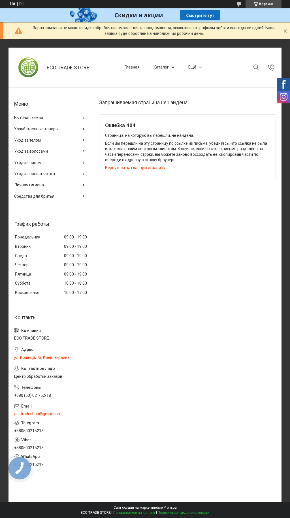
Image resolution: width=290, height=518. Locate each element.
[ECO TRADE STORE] (28, 67)
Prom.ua (170, 508)
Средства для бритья (34, 196)
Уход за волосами (31, 151)
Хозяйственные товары (36, 129)
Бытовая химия (28, 117)
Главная (132, 67)
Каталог (161, 67)
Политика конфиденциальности (183, 513)
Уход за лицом (28, 162)
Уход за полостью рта (34, 173)
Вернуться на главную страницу (135, 167)
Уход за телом (27, 140)
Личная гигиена (29, 185)
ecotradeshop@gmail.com (37, 414)
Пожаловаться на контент (134, 513)
